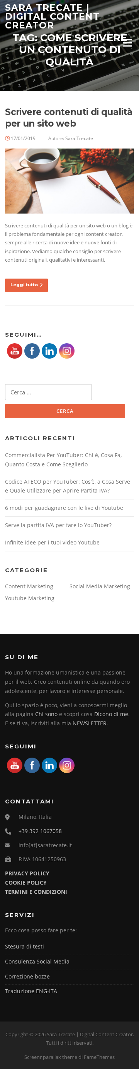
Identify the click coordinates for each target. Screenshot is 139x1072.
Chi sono (46, 714)
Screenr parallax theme (50, 1057)
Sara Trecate (79, 138)
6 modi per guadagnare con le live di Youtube (64, 507)
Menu (127, 42)
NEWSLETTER (90, 723)
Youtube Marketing (29, 598)
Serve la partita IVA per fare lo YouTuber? (58, 525)
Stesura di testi (24, 946)
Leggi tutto (24, 284)
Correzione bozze (27, 976)
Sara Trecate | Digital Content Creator (52, 16)
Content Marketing (29, 586)
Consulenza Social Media (37, 961)
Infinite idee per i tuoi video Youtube (52, 542)
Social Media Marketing (100, 586)
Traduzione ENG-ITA (31, 991)
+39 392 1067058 (40, 831)
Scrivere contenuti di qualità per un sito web (69, 118)
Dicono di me (111, 714)
